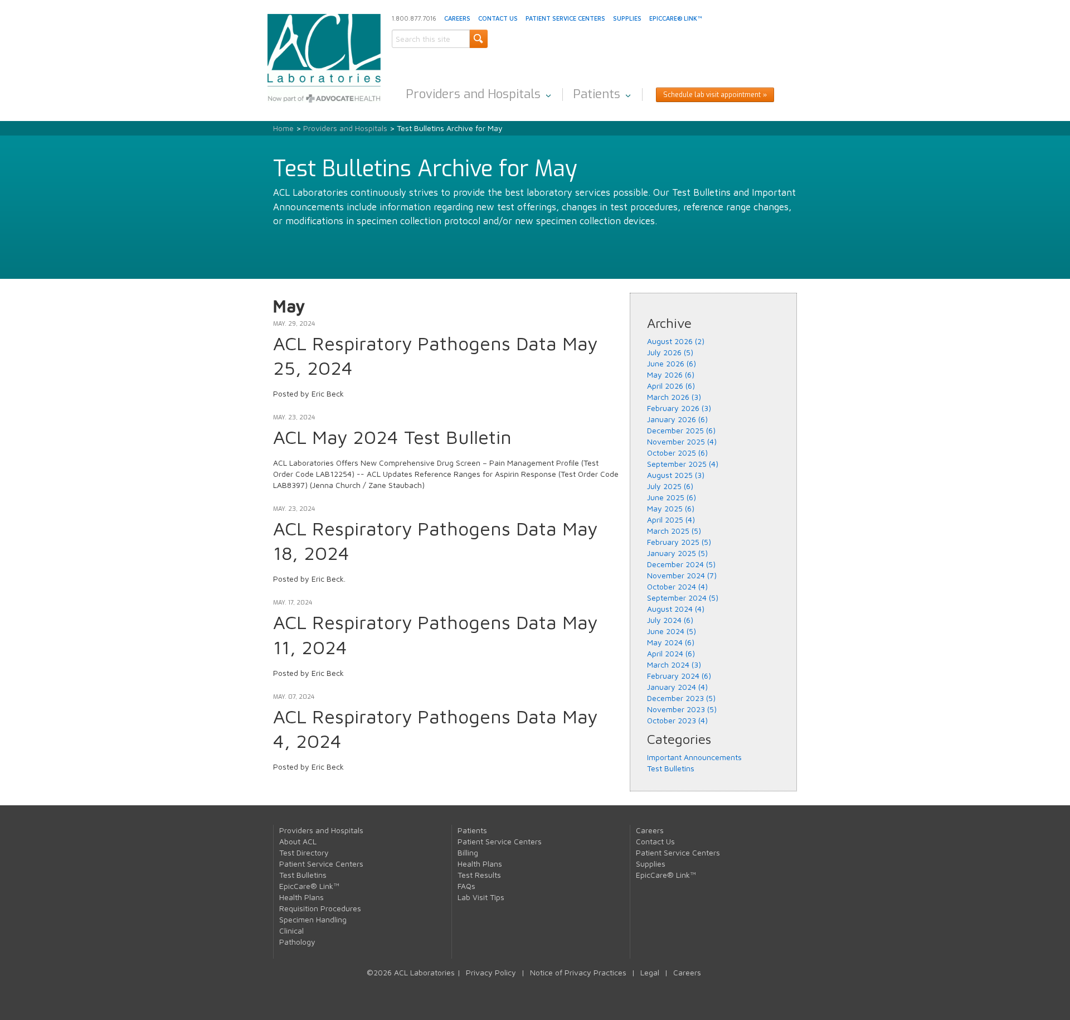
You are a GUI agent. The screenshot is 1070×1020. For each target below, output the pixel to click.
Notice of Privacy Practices (578, 972)
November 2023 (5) (682, 709)
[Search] (478, 39)
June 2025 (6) (671, 497)
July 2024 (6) (670, 620)
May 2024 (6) (670, 642)
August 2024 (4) (675, 608)
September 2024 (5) (682, 597)
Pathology (297, 941)
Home (283, 128)
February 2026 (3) (679, 408)
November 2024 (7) (682, 575)
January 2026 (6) (677, 419)
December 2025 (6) (681, 430)
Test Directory (304, 852)
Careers (457, 18)
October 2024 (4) (677, 586)
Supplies (627, 18)
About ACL (298, 841)
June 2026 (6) (671, 363)
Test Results (479, 874)
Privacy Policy (491, 972)
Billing (468, 852)
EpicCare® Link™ (675, 18)
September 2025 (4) (682, 463)
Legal (649, 972)
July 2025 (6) (670, 486)
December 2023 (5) (681, 698)
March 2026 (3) (674, 397)
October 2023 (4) (677, 720)
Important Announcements (694, 757)
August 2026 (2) (675, 341)
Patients (596, 94)
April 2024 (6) (671, 653)
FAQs (466, 886)
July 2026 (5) (670, 352)
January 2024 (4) (677, 687)
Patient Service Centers (565, 18)
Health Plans (301, 897)
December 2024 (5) (681, 564)
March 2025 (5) (674, 530)
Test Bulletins (670, 768)
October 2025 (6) (677, 452)
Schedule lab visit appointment (712, 94)
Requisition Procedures (320, 908)
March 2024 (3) (674, 664)
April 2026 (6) (671, 385)
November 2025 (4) (682, 441)
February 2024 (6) (679, 675)
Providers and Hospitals (473, 94)
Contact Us (498, 18)
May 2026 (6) (670, 374)
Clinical (291, 930)
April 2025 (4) (671, 519)
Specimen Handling (313, 919)
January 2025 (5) (677, 553)
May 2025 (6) (670, 508)
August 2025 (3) (675, 475)
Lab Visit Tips (481, 897)
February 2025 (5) (679, 542)
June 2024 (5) (671, 631)
